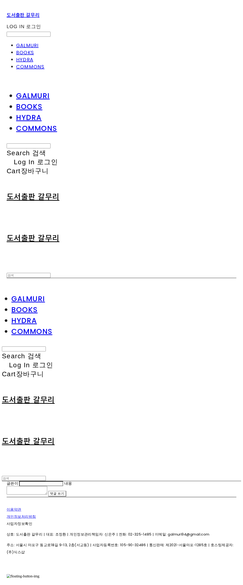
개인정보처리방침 (21, 516)
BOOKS (25, 52)
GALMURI (27, 45)
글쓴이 (12, 483)
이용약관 (14, 509)
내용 (68, 483)
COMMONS (30, 66)
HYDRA (24, 59)
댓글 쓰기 (57, 493)
